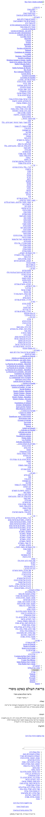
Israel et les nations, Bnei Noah (20, 62)
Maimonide (27, 66)
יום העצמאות (26, 130)
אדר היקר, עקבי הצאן (23, 327)
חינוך (29, 105)
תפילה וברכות (30, 262)
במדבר (29, 175)
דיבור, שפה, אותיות (24, 89)
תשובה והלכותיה (25, 87)
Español (32, 680)
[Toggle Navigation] (43, 4)
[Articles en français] (21, 356)
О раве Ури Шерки (28, 660)
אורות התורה (26, 323)
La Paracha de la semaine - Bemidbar (18, 370)
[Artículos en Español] (20, 430)
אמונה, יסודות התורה (24, 81)
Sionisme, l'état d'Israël (23, 56)
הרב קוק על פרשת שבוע (23, 337)
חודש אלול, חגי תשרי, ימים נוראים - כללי (17, 146)
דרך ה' (29, 305)
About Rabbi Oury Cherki (26, 658)
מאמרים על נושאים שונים (26, 444)
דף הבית (37, 7)
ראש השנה (27, 148)
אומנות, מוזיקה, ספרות (28, 636)
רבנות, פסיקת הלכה (24, 259)
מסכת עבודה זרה (25, 245)
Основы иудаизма (24, 420)
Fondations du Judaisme (22, 374)
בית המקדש (27, 455)
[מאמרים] (33, 350)
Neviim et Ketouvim (24, 48)
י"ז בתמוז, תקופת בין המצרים (21, 490)
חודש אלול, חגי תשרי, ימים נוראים (19, 496)
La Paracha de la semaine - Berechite (18, 364)
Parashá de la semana (23, 436)
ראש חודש (27, 475)
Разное (28, 426)
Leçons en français (28, 29)
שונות (29, 471)
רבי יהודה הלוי (30, 266)
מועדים (33, 473)
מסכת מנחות (27, 249)
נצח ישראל (27, 292)
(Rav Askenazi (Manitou (22, 72)
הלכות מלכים (26, 280)
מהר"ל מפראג (30, 286)
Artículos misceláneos (23, 442)
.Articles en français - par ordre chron (18, 360)
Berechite (27, 38)
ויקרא (29, 173)
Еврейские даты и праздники (20, 416)
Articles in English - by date (21, 387)
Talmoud (28, 50)
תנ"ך (33, 165)
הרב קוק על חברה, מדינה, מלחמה (20, 586)
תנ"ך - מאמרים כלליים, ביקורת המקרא (18, 518)
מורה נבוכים (27, 282)
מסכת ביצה (27, 222)
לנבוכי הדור (27, 335)
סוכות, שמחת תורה (24, 504)
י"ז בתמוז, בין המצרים (24, 140)
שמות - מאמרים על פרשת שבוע (20, 522)
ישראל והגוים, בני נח (24, 95)
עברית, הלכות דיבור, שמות (26, 601)
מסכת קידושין (26, 237)
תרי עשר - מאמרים (24, 543)
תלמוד (29, 551)
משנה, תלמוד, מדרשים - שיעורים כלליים (17, 202)
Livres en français (29, 644)
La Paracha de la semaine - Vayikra (19, 368)
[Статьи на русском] (21, 411)
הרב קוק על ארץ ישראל (23, 344)
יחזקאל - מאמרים (25, 541)
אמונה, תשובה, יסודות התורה (25, 598)
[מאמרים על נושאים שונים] (17, 444)
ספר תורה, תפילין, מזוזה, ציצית (21, 109)
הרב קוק (32, 317)
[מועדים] (30, 473)
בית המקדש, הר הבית (28, 613)
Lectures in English (28, 76)
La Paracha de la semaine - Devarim (18, 372)
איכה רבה (27, 206)
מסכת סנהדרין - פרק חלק (22, 243)
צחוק (29, 467)
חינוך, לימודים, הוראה (28, 619)
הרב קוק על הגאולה (24, 342)
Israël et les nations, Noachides (20, 375)
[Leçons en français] (21, 29)
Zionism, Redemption (23, 405)
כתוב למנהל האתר (29, 13)
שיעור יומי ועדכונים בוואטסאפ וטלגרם (22, 25)
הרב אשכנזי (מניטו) (29, 348)
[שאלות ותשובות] (28, 590)
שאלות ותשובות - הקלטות (22, 114)
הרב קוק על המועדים (24, 578)
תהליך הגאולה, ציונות (24, 453)
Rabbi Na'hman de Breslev (21, 68)
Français (32, 674)
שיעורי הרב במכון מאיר (27, 27)
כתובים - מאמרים (25, 545)
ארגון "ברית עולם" (33, 668)
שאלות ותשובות (34, 590)
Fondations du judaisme (23, 52)
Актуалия (27, 422)
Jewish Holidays (25, 389)
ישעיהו (29, 187)
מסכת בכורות (26, 251)
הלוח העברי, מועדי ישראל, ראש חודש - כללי (16, 122)
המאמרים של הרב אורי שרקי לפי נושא (22, 352)
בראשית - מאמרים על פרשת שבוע (19, 520)
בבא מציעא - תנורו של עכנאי (21, 239)
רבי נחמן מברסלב (29, 313)
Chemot (28, 40)
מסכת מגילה (27, 225)
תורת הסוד (27, 257)
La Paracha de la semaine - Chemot (19, 366)
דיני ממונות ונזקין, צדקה (27, 631)
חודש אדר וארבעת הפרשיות (21, 161)
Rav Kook (27, 70)
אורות (29, 319)
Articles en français (28, 356)
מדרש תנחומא (26, 208)
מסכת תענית (26, 224)
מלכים (29, 185)
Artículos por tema (24, 432)
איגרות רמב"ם (26, 274)
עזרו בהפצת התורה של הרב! (34, 735)
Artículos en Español (28, 430)
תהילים (28, 194)
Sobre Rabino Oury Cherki (26, 662)
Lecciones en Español (27, 77)
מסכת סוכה (27, 220)
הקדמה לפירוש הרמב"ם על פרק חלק (19, 272)
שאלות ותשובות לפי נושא (27, 594)
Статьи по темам (25, 412)
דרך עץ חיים (27, 309)
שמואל (29, 183)
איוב (29, 196)
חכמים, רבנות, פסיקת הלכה (26, 603)
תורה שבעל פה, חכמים (27, 253)
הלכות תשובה (26, 278)
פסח (29, 124)
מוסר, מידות (27, 83)
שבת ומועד (31, 607)
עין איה (28, 325)
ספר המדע (27, 276)
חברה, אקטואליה (25, 91)
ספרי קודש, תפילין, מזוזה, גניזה (25, 629)
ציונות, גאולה (31, 609)
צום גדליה (28, 150)
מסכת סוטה (27, 233)
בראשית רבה (26, 204)
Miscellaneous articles (23, 409)
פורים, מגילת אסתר (24, 163)
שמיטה (28, 457)
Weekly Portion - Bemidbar (21, 397)
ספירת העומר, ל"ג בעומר (23, 126)
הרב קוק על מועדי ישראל (22, 338)
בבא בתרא (27, 241)
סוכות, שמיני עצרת (24, 153)
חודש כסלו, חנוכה (25, 155)
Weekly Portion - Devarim (22, 399)
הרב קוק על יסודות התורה (22, 580)
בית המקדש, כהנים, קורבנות (21, 101)
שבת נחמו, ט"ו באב (24, 144)
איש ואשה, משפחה (24, 465)
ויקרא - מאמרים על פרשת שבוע (20, 524)
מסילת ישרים (26, 303)
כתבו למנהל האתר (22, 806)
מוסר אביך (27, 331)
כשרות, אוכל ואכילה (28, 625)
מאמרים (37, 350)
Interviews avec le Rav (23, 379)
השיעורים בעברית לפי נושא (26, 19)
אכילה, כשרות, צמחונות (23, 107)
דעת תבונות (27, 307)
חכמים (29, 553)
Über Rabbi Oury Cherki (26, 664)
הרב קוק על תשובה (24, 340)
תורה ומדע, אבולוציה (24, 85)
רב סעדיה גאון (30, 264)
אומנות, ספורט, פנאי (24, 113)
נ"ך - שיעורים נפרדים (24, 198)
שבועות (28, 136)
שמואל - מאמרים (25, 533)
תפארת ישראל (26, 290)
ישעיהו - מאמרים (25, 537)
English (32, 676)
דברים (29, 177)
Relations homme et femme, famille (19, 60)
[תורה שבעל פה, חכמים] (19, 253)
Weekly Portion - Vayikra (22, 395)
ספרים (37, 640)
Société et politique (24, 58)
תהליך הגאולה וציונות (24, 93)
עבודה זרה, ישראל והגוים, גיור (25, 617)
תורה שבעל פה (26, 555)
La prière (28, 54)
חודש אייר (27, 128)
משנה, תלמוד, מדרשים (27, 200)
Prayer (29, 401)
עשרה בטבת (27, 508)
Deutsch (32, 682)
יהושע (29, 179)
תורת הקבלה (26, 557)
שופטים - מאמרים (25, 531)
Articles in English (29, 383)
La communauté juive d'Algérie (20, 377)
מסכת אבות (27, 247)
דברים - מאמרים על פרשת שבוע (20, 527)
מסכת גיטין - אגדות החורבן (22, 235)
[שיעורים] (33, 17)
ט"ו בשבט (27, 159)
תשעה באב (27, 492)
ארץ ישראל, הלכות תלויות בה (25, 611)
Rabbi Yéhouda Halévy (23, 64)
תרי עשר (28, 192)
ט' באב (28, 142)
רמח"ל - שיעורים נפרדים (23, 311)
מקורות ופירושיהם (29, 599)
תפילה (33, 559)
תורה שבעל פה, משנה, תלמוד (25, 547)
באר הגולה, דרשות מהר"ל (22, 294)
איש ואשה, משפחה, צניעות (26, 621)
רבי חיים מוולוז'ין (30, 315)
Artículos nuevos (25, 434)
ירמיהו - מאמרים (25, 539)
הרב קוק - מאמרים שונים (22, 588)
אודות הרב (36, 652)
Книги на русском (28, 648)
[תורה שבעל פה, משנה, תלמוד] (15, 547)
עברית (33, 672)
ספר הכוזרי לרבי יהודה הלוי (26, 561)
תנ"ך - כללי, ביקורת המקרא (22, 167)
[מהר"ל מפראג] (25, 286)
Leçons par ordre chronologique (20, 33)
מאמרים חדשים (30, 354)
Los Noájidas (26, 440)
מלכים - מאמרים (25, 535)
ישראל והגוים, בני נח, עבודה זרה (20, 459)
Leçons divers (26, 74)
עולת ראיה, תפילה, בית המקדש (20, 329)
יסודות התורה (26, 446)
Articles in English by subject (21, 385)
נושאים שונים (26, 116)
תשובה (28, 449)
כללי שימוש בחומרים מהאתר (25, 15)
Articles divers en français (22, 381)
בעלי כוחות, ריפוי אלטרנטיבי (25, 633)
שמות (29, 171)
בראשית (28, 169)
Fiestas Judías (26, 438)
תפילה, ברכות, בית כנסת (27, 605)
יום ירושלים (27, 134)
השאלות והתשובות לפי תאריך (25, 596)
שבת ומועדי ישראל (29, 118)
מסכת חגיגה (27, 229)
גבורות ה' (28, 288)
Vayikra (28, 42)
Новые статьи (26, 414)
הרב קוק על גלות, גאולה (23, 584)
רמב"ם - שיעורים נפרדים (22, 284)
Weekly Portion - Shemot (22, 393)
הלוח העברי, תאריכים (28, 635)
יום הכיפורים (27, 151)
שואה (29, 97)
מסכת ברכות (26, 210)
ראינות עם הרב (26, 469)
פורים (29, 514)
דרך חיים (28, 296)
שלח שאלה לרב (30, 592)
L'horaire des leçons (24, 35)
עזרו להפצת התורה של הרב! (22, 803)
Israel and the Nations (23, 407)
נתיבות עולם (27, 298)
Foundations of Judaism (23, 403)
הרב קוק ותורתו (30, 568)
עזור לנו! (32, 11)
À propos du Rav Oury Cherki (24, 656)
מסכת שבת (27, 212)
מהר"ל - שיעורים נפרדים (23, 300)
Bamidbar (27, 44)
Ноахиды (27, 424)
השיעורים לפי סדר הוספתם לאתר (24, 21)
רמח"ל (33, 301)
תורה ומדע (27, 448)
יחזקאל (28, 190)
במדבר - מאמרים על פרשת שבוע (20, 525)
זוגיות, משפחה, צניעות (23, 103)
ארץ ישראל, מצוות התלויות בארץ (20, 99)
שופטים (28, 181)
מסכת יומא (27, 218)
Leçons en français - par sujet (21, 31)
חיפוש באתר (31, 9)
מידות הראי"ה (26, 574)
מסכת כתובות (26, 231)
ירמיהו (29, 188)
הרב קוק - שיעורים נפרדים (22, 346)
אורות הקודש (26, 321)
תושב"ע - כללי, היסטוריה (22, 255)
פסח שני (28, 132)
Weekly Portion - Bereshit (22, 391)
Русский (32, 678)
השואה (28, 461)
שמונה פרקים (26, 270)
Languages (35, 670)
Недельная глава (25, 418)
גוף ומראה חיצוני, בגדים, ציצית (25, 623)
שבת (29, 120)
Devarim (28, 46)
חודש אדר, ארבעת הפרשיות (21, 512)
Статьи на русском (28, 411)
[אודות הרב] (32, 652)
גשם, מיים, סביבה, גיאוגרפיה (21, 111)
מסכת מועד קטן (25, 227)
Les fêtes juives (25, 37)
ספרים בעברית (30, 642)
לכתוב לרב (36, 666)
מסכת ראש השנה (25, 216)
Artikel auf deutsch (28, 428)
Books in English (29, 646)
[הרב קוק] (29, 317)
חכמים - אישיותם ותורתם (22, 261)
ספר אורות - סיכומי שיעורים (21, 570)
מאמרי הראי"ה (26, 333)
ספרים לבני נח (30, 650)
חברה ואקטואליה (25, 451)
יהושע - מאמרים (25, 529)
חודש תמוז (27, 138)
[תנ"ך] (31, 165)
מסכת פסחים (26, 214)
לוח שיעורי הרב (30, 23)
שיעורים (37, 17)
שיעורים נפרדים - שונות (27, 79)
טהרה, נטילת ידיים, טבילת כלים (24, 627)
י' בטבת (28, 157)
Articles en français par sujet (21, 358)
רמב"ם (33, 268)
